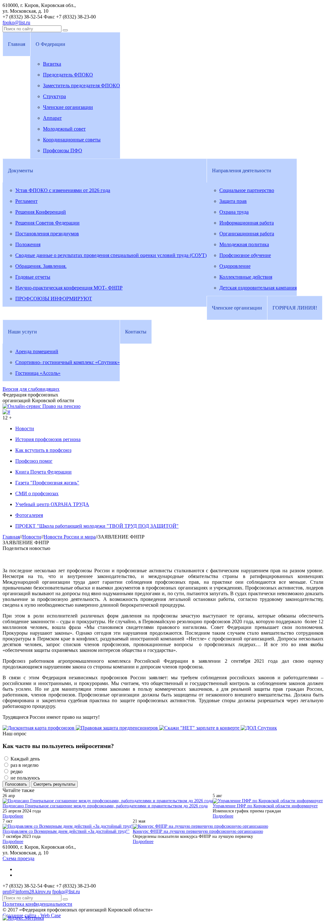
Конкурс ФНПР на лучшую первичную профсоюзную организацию (198, 831)
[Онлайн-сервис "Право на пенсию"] (42, 406)
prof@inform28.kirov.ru (27, 891)
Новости (31, 536)
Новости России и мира (70, 536)
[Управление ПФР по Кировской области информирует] (268, 800)
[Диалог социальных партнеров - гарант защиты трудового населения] (6, 412)
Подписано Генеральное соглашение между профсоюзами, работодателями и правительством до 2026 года (105, 805)
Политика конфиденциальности (37, 904)
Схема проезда (18, 858)
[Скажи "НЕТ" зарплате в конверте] (200, 728)
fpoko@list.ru (16, 22)
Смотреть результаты (54, 784)
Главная (11, 536)
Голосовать (16, 784)
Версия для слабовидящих (31, 389)
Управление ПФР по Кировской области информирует (265, 805)
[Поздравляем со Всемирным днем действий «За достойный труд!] (68, 826)
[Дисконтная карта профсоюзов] (39, 728)
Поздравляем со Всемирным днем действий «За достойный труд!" (66, 831)
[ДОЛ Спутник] (259, 728)
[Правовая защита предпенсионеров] (117, 728)
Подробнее (13, 816)
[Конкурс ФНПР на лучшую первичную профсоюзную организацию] (200, 826)
